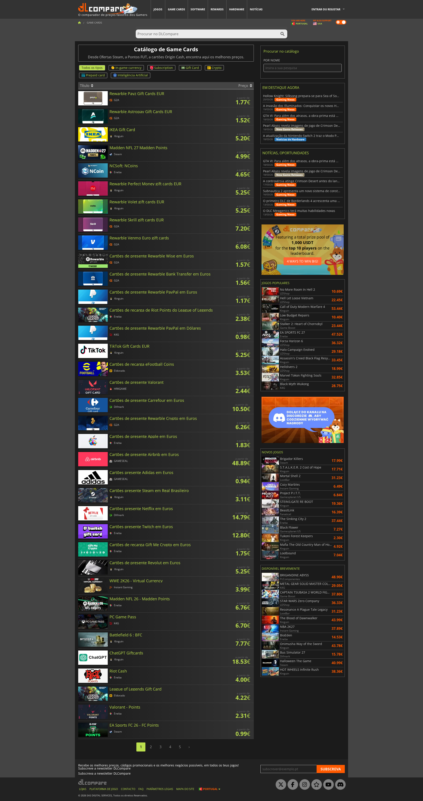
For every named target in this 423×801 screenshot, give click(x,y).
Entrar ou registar (326, 9)
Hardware (236, 9)
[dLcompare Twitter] (279, 784)
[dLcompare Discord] (339, 784)
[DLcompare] (92, 782)
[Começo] (79, 22)
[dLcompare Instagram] (303, 784)
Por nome (271, 60)
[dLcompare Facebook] (291, 784)
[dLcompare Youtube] (327, 784)
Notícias (256, 9)
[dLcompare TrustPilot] (315, 784)
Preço (243, 85)
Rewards (217, 9)
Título (85, 85)
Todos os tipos (92, 68)
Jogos (158, 9)
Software (198, 9)
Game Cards (176, 9)
